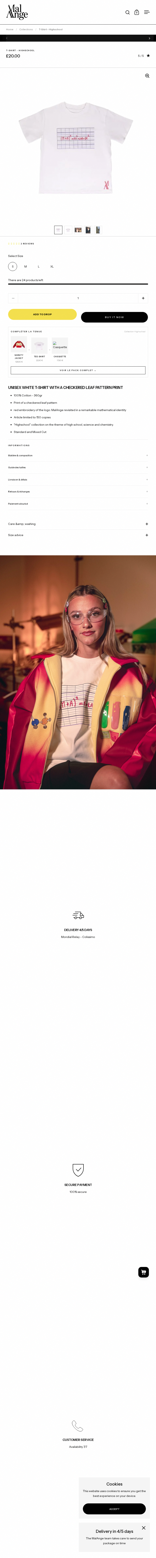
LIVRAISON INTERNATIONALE (78, 38)
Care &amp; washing (22, 524)
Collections (26, 29)
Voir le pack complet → (78, 370)
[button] (143, 298)
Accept (114, 1509)
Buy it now (114, 317)
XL (52, 266)
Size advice (15, 535)
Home (9, 29)
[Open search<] (128, 12)
